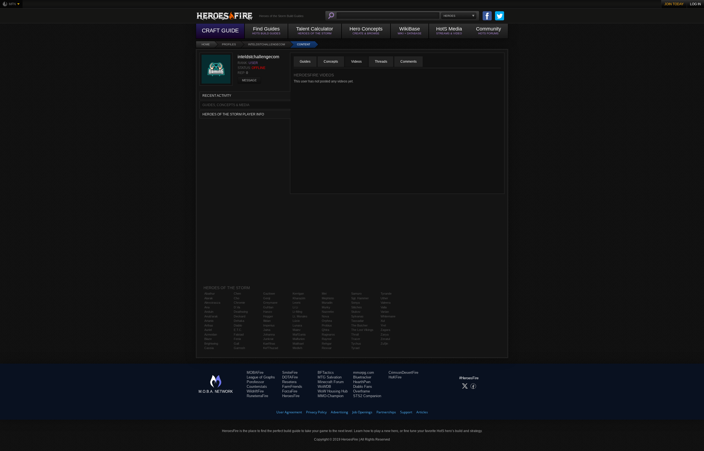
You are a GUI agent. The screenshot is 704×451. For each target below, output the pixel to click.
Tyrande (386, 293)
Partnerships (386, 412)
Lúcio (296, 320)
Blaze (208, 339)
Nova (325, 316)
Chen (237, 293)
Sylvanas (357, 316)
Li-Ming (297, 311)
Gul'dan (268, 307)
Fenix (237, 339)
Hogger (268, 316)
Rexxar (327, 348)
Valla (384, 307)
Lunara (297, 325)
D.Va (237, 307)
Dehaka (239, 320)
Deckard (239, 316)
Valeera (386, 302)
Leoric (297, 302)
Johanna (269, 334)
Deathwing (241, 311)
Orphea (327, 320)
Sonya (355, 302)
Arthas (208, 325)
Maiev (297, 329)
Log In (695, 4)
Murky (326, 307)
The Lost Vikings (362, 329)
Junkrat (268, 339)
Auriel (208, 329)
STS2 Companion (367, 396)
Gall (236, 343)
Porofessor (255, 382)
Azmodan (210, 334)
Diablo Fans (362, 386)
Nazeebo (328, 311)
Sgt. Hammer (360, 298)
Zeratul (385, 339)
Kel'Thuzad (270, 348)
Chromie (239, 302)
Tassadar (357, 320)
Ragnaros (328, 334)
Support (406, 412)
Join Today (674, 4)
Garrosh (239, 348)
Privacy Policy (316, 412)
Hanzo (267, 311)
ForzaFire (289, 391)
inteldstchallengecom (266, 44)
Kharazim (299, 298)
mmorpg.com (363, 372)
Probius (327, 325)
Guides (305, 61)
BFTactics (326, 372)
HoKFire (395, 377)
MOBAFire (255, 372)
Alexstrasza (212, 302)
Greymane (270, 302)
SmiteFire (290, 372)
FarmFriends (292, 386)
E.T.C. (238, 329)
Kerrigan (298, 293)
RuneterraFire (257, 396)
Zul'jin (384, 343)
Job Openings (362, 412)
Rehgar (327, 343)
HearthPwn (361, 382)
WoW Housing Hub (333, 391)
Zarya (385, 334)
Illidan (267, 320)
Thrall (355, 334)
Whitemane (388, 316)
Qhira (325, 329)
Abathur (209, 293)
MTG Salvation (330, 377)
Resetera (289, 382)
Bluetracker (362, 377)
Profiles (229, 44)
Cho (236, 298)
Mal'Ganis (299, 334)
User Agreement (289, 412)
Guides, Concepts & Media (225, 105)
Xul (383, 320)
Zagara (385, 329)
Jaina (266, 329)
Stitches (356, 307)
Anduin (208, 311)
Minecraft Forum (331, 382)
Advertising (339, 412)
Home (206, 44)
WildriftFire (255, 391)
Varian (385, 311)
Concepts (331, 61)
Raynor (327, 339)
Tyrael (355, 348)
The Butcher (359, 325)
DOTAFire (290, 377)
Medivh (297, 348)
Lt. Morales (300, 316)
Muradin (327, 302)
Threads (381, 61)
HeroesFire (290, 396)
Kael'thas (269, 343)
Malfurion (299, 339)
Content (303, 44)
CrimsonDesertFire (403, 372)
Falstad (239, 334)
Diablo (238, 325)
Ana (207, 307)
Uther (384, 298)
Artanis (209, 320)
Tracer (355, 339)
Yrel (383, 325)
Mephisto (328, 298)
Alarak (208, 298)
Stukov (356, 311)
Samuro (356, 293)
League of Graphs (261, 377)
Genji (266, 298)
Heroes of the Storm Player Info (233, 114)
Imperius (269, 325)
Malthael (298, 343)
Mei (324, 293)
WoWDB (324, 386)
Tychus (356, 343)
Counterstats (257, 386)
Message (249, 80)
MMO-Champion (330, 396)
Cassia (209, 348)
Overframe (361, 391)
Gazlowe (269, 293)
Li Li (295, 307)
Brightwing (211, 343)
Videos (356, 61)
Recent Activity (216, 96)
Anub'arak (211, 316)
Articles (422, 412)
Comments (408, 61)
